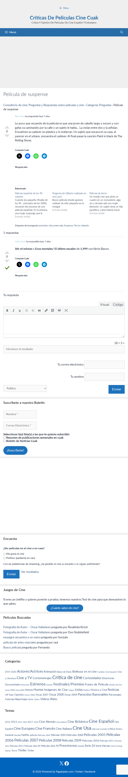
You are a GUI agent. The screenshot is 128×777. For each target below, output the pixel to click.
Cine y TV (24, 678)
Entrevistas (25, 685)
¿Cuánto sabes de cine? (65, 608)
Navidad (17, 735)
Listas (79, 689)
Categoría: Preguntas (98, 105)
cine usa (95, 729)
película (33, 735)
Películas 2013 (17, 746)
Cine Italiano (64, 728)
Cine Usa (82, 728)
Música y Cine (98, 690)
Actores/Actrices (30, 671)
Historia (29, 690)
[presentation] (7, 310)
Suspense (68, 226)
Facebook (90, 772)
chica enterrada (56, 226)
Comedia (103, 729)
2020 (13, 672)
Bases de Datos (64, 672)
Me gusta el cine (15, 554)
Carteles (101, 672)
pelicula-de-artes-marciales (19, 642)
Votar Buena (7, 126)
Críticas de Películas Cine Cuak (64, 17)
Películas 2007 (26, 740)
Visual (104, 304)
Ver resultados (30, 572)
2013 (14, 722)
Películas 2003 (58, 735)
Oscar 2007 (42, 695)
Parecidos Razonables (93, 694)
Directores (108, 678)
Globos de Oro (115, 685)
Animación (50, 671)
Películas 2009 (72, 740)
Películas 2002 (44, 735)
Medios (86, 690)
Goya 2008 (10, 690)
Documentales (12, 684)
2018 (36, 722)
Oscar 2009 (70, 695)
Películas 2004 (74, 735)
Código (118, 304)
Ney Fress (19, 116)
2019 (7, 672)
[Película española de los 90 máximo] (33, 205)
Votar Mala (7, 137)
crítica (111, 729)
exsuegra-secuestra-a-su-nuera (21, 637)
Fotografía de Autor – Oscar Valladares (27, 627)
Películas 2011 (107, 741)
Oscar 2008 (56, 694)
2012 (7, 722)
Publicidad (9, 699)
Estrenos (38, 684)
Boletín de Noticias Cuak (21, 441)
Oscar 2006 (29, 695)
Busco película (12, 647)
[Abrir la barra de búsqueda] (121, 32)
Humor (39, 689)
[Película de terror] (108, 203)
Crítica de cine (67, 677)
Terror (77, 226)
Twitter (79, 772)
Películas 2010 (90, 740)
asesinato (43, 226)
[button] (7, 310)
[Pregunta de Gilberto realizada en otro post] (71, 202)
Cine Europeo (24, 728)
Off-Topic (9, 695)
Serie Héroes (103, 746)
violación (85, 226)
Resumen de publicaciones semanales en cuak (35, 437)
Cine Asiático (61, 722)
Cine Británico (78, 721)
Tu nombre (77, 376)
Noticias (113, 689)
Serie (30, 699)
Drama (119, 729)
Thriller (22, 750)
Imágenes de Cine (56, 689)
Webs (53, 699)
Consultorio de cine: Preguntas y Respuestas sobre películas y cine (43, 105)
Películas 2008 (50, 740)
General (9, 735)
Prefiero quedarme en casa (20, 558)
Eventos (49, 685)
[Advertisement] (64, 61)
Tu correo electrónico (71, 364)
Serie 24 (90, 746)
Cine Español (111, 672)
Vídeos (44, 699)
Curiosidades (92, 678)
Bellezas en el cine (84, 671)
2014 (25, 722)
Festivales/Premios (68, 684)
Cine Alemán (47, 721)
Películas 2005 (95, 735)
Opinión (19, 694)
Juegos (71, 690)
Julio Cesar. (20, 242)
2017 (30, 722)
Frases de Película (96, 684)
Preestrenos (68, 745)
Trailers (37, 699)
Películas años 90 (50, 746)
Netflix (25, 735)
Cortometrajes (42, 678)
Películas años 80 (32, 746)
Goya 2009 (20, 690)
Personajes (115, 694)
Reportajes (21, 699)
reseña (81, 746)
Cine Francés (45, 728)
